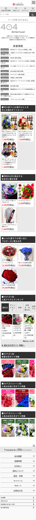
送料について (18, 471)
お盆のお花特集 (6, 10)
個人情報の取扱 (5, 507)
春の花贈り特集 (10, 86)
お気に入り (16, 10)
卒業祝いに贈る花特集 (11, 78)
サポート (18, 485)
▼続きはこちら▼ (28, 341)
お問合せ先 (18, 490)
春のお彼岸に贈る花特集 (12, 71)
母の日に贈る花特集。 (11, 58)
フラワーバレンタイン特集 (12, 99)
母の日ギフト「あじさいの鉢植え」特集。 (17, 49)
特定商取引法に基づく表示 (8, 504)
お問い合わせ (4, 501)
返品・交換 (18, 475)
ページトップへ (33, 445)
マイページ (25, 10)
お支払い (18, 466)
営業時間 (18, 461)
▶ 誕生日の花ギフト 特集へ (13, 345)
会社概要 (18, 456)
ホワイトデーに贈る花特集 (12, 74)
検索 (32, 14)
